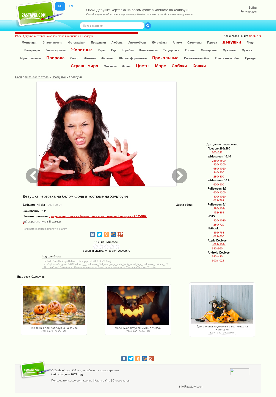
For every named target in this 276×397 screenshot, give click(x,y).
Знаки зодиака (55, 50)
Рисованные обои (196, 58)
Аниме (177, 42)
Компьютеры (148, 50)
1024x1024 (219, 244)
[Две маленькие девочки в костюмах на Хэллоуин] (222, 304)
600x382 (217, 152)
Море (160, 66)
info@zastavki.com (191, 386)
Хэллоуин (75, 77)
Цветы (142, 66)
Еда (113, 50)
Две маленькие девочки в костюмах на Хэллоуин (222, 327)
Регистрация (248, 11)
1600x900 (218, 184)
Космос (190, 50)
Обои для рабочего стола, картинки (95, 370)
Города (212, 42)
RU (60, 6)
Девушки (232, 42)
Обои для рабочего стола (32, 77)
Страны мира (84, 66)
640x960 (217, 248)
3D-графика (159, 42)
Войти (253, 7)
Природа (55, 58)
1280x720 (218, 224)
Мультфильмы (30, 58)
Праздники (98, 42)
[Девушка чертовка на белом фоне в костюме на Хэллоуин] (107, 134)
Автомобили (137, 42)
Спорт (74, 58)
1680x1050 (219, 168)
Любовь (117, 42)
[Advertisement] (240, 108)
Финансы (110, 66)
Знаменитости (53, 42)
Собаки (179, 66)
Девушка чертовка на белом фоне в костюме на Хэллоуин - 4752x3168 (98, 216)
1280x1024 (219, 208)
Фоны (126, 66)
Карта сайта (102, 380)
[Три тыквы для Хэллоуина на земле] (54, 305)
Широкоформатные (133, 58)
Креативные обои (227, 58)
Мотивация (29, 42)
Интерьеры (32, 50)
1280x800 (218, 176)
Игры (101, 50)
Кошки (199, 66)
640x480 (217, 256)
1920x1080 (219, 220)
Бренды (250, 58)
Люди (250, 42)
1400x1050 (219, 196)
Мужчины (229, 50)
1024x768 (218, 200)
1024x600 (218, 236)
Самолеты (194, 42)
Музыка (247, 50)
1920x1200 (219, 164)
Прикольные (165, 58)
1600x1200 (219, 192)
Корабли (128, 50)
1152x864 (218, 212)
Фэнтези (90, 58)
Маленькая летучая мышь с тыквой (138, 328)
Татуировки (171, 50)
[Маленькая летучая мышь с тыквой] (138, 305)
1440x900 (218, 172)
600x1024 (218, 260)
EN (71, 6)
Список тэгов (121, 380)
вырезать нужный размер (44, 221)
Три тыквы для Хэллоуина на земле (54, 328)
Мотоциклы (209, 50)
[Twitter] (99, 234)
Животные (82, 50)
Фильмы (107, 58)
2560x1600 (219, 160)
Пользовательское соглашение (71, 380)
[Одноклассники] (106, 234)
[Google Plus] (120, 234)
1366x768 (218, 232)
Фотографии (76, 42)
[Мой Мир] (113, 234)
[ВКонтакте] (92, 234)
